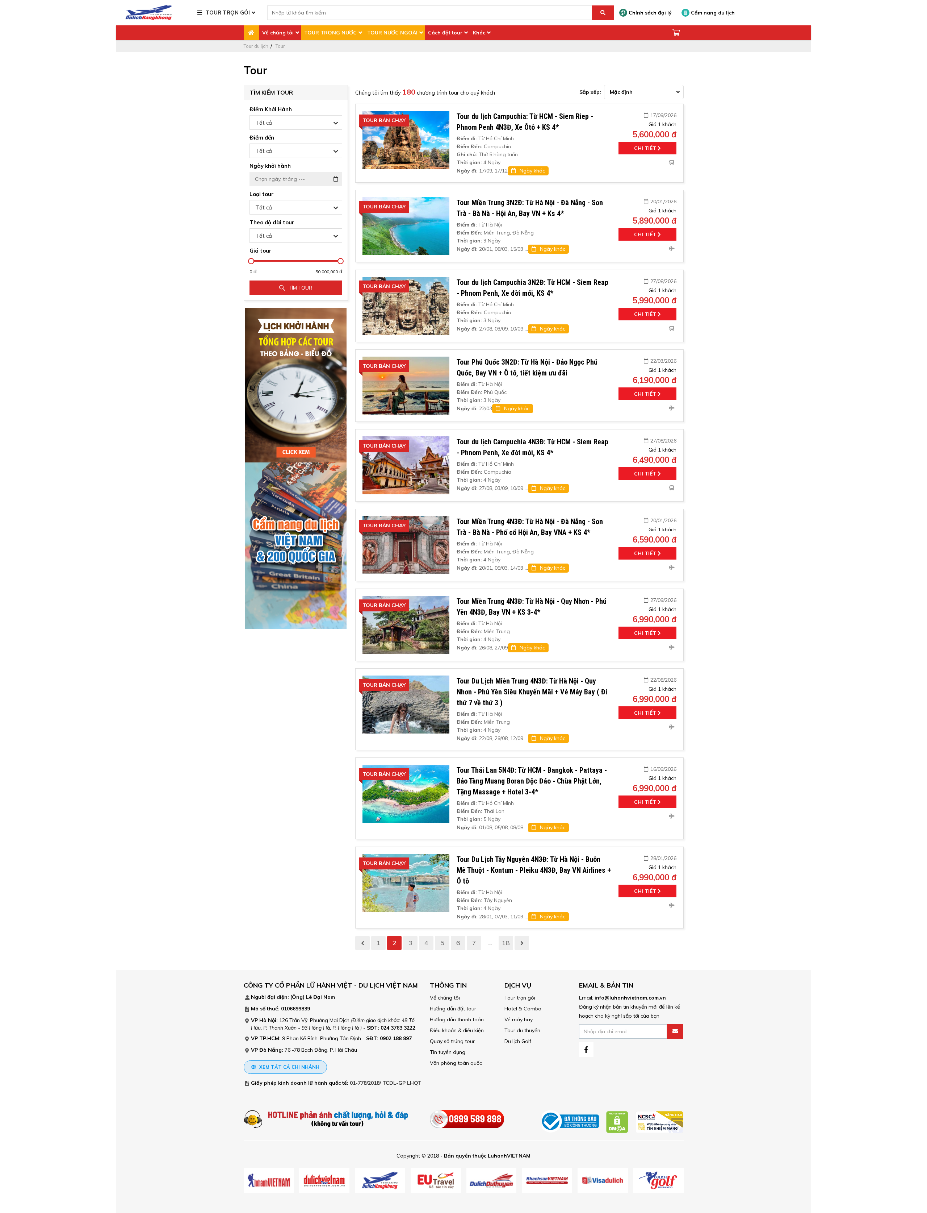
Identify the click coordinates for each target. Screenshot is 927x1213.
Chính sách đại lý (649, 12)
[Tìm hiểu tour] (296, 385)
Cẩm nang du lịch (712, 12)
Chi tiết (646, 148)
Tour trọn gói (519, 997)
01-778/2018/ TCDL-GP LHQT (385, 1083)
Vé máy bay (518, 1019)
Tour (280, 46)
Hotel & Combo (522, 1008)
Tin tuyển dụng (447, 1052)
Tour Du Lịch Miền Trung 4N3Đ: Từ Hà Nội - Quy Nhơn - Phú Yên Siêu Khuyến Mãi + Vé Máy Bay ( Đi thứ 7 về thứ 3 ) (532, 692)
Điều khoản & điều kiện (457, 1030)
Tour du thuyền (522, 1030)
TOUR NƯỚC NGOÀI (392, 32)
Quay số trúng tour (452, 1041)
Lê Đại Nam (320, 997)
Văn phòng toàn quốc (456, 1063)
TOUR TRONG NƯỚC (330, 32)
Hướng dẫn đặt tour (453, 1008)
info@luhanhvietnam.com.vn (630, 997)
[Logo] (148, 12)
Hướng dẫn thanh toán (457, 1019)
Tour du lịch (256, 46)
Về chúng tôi (278, 32)
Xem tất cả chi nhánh (288, 1067)
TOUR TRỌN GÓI (228, 12)
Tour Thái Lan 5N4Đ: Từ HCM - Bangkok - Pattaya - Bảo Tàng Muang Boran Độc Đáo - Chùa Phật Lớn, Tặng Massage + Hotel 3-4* (532, 781)
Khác (479, 32)
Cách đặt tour (445, 32)
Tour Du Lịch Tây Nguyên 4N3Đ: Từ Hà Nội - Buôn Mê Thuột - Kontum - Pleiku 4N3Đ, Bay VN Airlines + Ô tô (534, 870)
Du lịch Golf (517, 1041)
